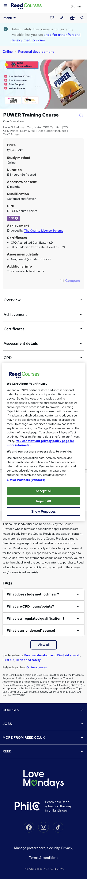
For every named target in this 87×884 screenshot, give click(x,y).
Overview (12, 299)
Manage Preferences (29, 848)
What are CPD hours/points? (30, 606)
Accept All (43, 490)
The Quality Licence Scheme (43, 230)
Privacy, (67, 848)
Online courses (36, 667)
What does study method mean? (33, 594)
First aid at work (68, 655)
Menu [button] (7, 18)
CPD (8, 357)
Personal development (36, 51)
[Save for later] (81, 115)
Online (8, 51)
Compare (72, 280)
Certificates (14, 328)
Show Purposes (43, 511)
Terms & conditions (43, 857)
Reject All (43, 501)
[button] (16, 218)
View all (44, 645)
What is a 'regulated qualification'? (35, 618)
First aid (8, 660)
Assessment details (21, 343)
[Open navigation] (5, 6)
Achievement (15, 314)
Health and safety (28, 660)
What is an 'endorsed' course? (31, 630)
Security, (54, 848)
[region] (43, 442)
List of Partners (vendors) (26, 480)
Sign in (76, 6)
